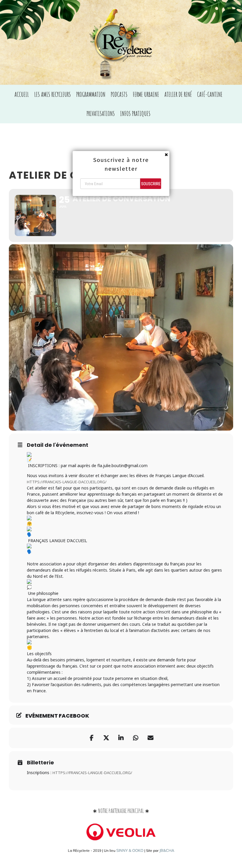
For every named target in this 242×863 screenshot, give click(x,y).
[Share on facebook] (91, 738)
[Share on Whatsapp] (135, 738)
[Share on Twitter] (106, 738)
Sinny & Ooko (129, 850)
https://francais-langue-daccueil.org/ (92, 772)
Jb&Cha (166, 850)
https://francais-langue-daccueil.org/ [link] (67, 481)
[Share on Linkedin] (121, 738)
